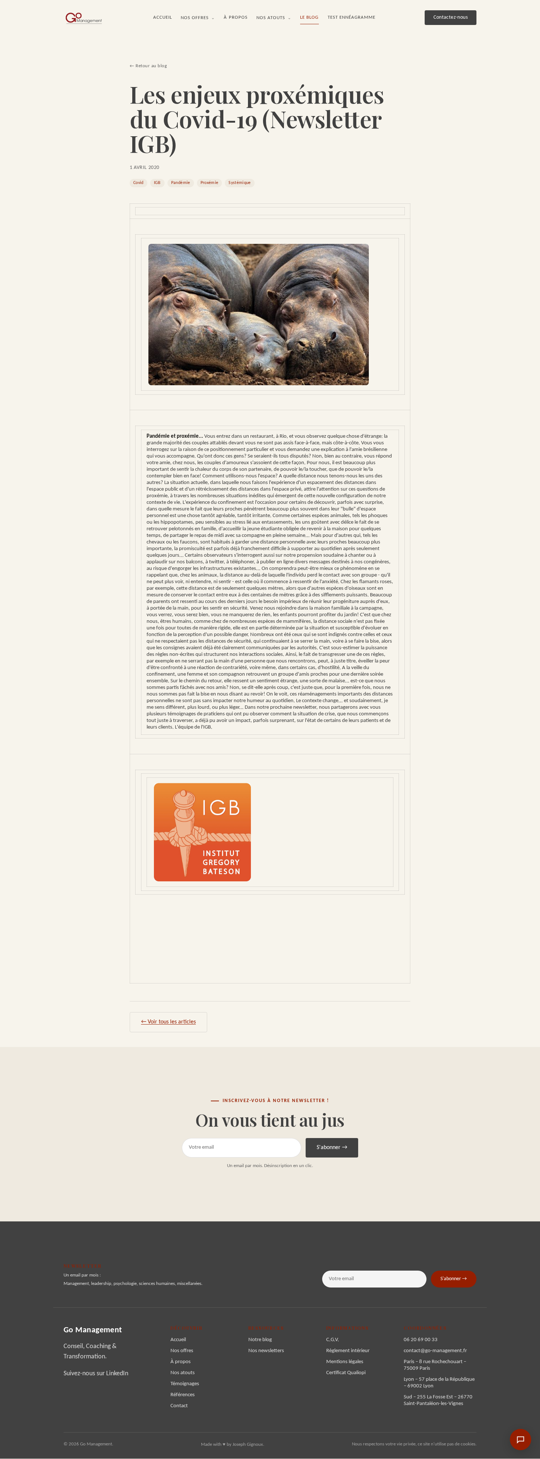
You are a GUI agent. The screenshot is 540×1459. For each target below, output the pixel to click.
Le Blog (309, 17)
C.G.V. (332, 1340)
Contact (179, 1406)
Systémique (239, 183)
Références (182, 1395)
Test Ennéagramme (352, 17)
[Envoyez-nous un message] (520, 1439)
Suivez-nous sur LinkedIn (96, 1373)
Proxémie (210, 183)
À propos (235, 17)
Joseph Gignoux (248, 1444)
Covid (138, 183)
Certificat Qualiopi (346, 1373)
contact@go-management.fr (435, 1351)
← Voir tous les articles (168, 1022)
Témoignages (184, 1384)
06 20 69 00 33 (421, 1340)
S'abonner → (332, 1148)
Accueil (162, 17)
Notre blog (260, 1340)
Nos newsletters (266, 1351)
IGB (157, 183)
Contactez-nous (450, 17)
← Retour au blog (148, 66)
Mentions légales (344, 1362)
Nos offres (198, 17)
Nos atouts (274, 17)
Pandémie (180, 183)
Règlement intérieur (348, 1351)
